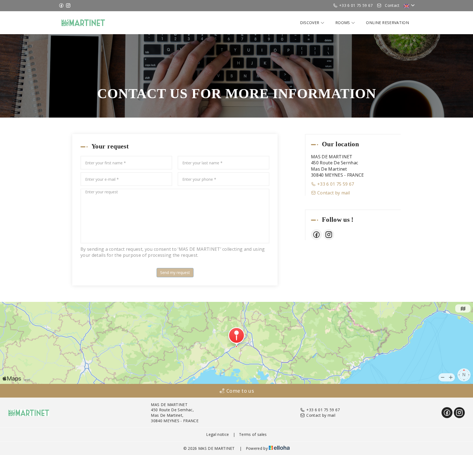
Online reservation (387, 22)
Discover (310, 22)
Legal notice (217, 434)
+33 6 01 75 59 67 (323, 409)
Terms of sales (253, 434)
